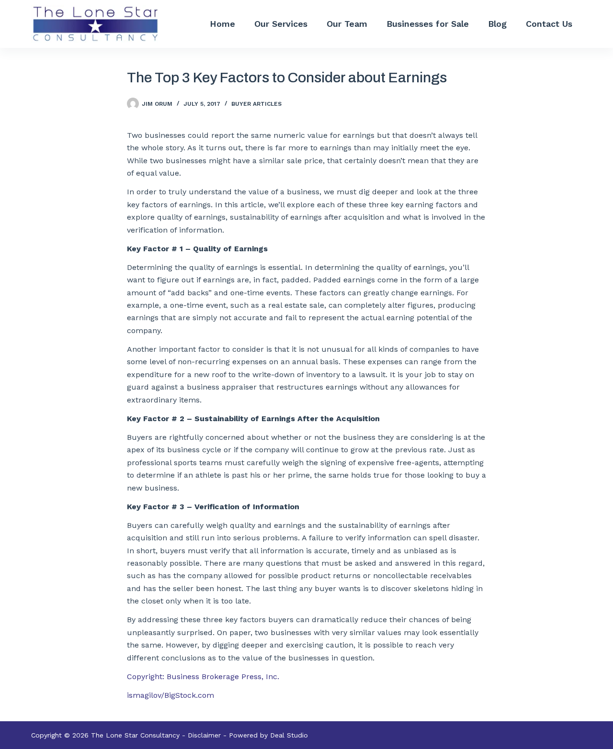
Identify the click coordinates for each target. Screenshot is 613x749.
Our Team (347, 24)
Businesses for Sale (427, 24)
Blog (497, 24)
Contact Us (549, 24)
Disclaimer (204, 735)
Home (222, 24)
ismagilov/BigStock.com (170, 695)
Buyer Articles (256, 104)
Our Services (280, 24)
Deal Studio (289, 735)
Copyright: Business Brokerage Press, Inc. (203, 676)
